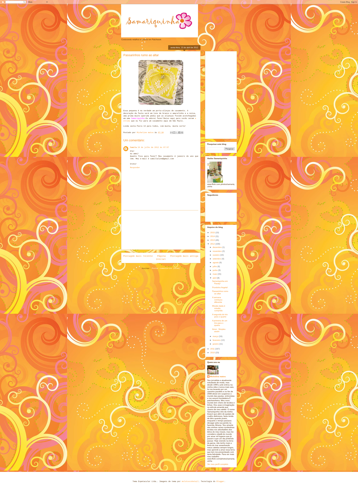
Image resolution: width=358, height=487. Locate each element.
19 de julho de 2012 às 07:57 (153, 147)
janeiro (216, 344)
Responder (135, 168)
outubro (216, 255)
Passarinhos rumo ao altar (220, 292)
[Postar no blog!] (174, 132)
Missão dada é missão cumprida (218, 308)
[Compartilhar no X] (176, 132)
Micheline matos (218, 376)
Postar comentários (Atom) (166, 268)
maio (215, 274)
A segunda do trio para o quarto (220, 315)
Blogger (220, 481)
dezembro (217, 247)
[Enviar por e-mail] (171, 132)
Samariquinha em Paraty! (220, 282)
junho (215, 270)
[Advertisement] (161, 229)
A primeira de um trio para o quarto (219, 322)
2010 (212, 352)
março (216, 336)
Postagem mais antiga (184, 256)
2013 (212, 240)
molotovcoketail (190, 481)
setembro (217, 259)
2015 (212, 232)
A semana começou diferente (217, 299)
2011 (212, 349)
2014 (212, 236)
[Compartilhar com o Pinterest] (182, 132)
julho (215, 266)
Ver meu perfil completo (217, 464)
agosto (216, 262)
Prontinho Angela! (220, 287)
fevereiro (217, 340)
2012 (212, 244)
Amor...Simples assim (218, 330)
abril (215, 278)
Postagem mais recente (138, 256)
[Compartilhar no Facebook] (179, 132)
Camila (133, 147)
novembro (217, 251)
